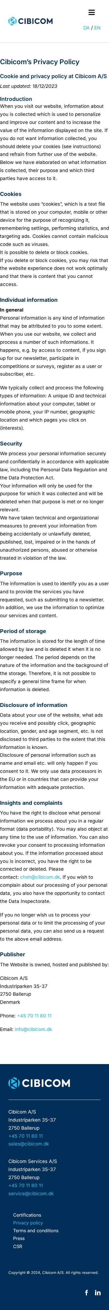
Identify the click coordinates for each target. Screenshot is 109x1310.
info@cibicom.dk (32, 1029)
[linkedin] (98, 1293)
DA (86, 28)
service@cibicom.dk (31, 1193)
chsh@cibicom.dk (40, 877)
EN (97, 28)
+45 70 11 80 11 (33, 1015)
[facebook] (86, 1293)
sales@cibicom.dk (28, 1144)
